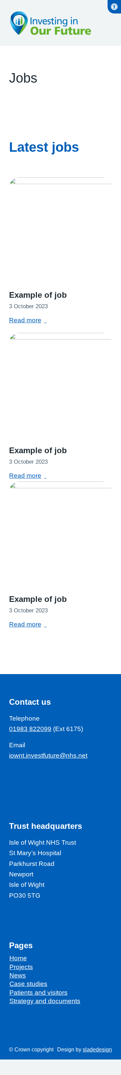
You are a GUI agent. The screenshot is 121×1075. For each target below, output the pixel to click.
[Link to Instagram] (68, 775)
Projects (21, 966)
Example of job (38, 294)
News (17, 975)
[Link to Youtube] (27, 775)
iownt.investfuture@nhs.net (48, 755)
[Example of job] (60, 229)
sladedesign (97, 1049)
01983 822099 (30, 728)
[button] (114, 6)
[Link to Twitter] (54, 775)
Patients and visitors (38, 992)
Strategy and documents (44, 1001)
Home (18, 958)
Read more (25, 320)
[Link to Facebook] (14, 775)
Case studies (28, 983)
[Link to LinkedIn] (41, 775)
